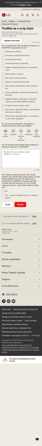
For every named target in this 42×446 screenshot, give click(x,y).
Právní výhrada (30, 320)
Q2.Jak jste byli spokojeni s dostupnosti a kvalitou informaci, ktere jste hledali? (18, 125)
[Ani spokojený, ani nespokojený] (21, 130)
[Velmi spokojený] (5, 130)
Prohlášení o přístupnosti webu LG (15, 335)
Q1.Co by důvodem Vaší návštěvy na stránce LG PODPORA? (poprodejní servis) (20, 47)
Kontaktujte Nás (23, 21)
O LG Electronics (10, 285)
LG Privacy (35, 335)
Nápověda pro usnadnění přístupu (15, 324)
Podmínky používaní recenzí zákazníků (17, 332)
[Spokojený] (13, 130)
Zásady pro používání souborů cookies (17, 317)
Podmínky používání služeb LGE (25, 309)
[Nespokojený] (28, 130)
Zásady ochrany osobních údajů (14, 313)
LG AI (4, 246)
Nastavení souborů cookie (12, 320)
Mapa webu (6, 309)
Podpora (12, 21)
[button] (22, 15)
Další (34, 216)
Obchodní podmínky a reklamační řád (16, 328)
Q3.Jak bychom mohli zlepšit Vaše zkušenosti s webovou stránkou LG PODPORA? (20, 146)
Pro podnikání (26, 9)
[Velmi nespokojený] (36, 130)
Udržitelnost (36, 9)
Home (4, 21)
